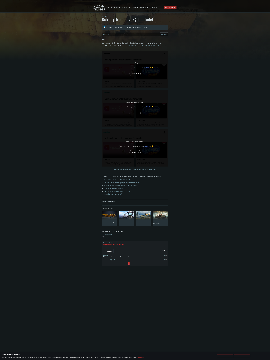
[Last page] (142, 263)
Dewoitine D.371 (133, 45)
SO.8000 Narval (144, 45)
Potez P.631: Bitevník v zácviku (114, 188)
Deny (225, 356)
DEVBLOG (164, 34)
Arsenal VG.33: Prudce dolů (113, 194)
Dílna (134, 7)
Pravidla (163, 250)
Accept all (242, 356)
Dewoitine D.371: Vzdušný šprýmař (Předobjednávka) (121, 183)
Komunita (143, 7)
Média (116, 7)
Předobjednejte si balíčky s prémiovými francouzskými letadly (135, 170)
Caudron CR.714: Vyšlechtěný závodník (117, 191)
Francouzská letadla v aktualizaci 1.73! (117, 180)
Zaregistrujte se (170, 7)
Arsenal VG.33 (156, 45)
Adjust (259, 356)
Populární (109, 251)
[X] (103, 237)
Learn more (141, 357)
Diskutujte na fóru (108, 235)
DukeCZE (105, 255)
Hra (109, 7)
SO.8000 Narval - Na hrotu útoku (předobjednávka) (121, 185)
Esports (152, 7)
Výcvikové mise (126, 7)
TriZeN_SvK (112, 259)
